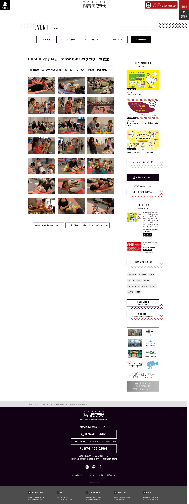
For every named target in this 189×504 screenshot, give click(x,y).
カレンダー (70, 39)
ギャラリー (141, 39)
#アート (151, 274)
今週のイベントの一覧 (143, 262)
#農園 (138, 292)
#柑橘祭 (147, 280)
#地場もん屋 (132, 274)
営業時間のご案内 (110, 459)
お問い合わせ (111, 475)
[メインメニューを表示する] (184, 5)
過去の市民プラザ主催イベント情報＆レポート (142, 316)
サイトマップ (92, 475)
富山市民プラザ (94, 4)
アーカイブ (117, 39)
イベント (37, 404)
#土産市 (130, 292)
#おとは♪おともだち (149, 286)
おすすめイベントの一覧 (143, 162)
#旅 (129, 280)
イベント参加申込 (145, 191)
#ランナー (142, 274)
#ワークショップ (133, 286)
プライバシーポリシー (79, 475)
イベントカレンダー (143, 304)
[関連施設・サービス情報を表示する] (5, 5)
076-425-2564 (95, 448)
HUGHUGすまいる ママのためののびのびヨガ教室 (71, 404)
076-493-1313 (95, 434)
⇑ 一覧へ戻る (72, 225)
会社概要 (102, 475)
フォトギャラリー (48, 404)
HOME (30, 404)
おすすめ (46, 39)
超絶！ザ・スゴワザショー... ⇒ (95, 225)
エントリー (94, 39)
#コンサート (137, 280)
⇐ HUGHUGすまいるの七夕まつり (48, 225)
